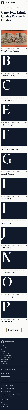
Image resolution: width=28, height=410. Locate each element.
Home (2, 7)
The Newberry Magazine (6, 357)
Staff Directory (4, 361)
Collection (7, 7)
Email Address (5, 373)
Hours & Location (5, 353)
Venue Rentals (4, 363)
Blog (2, 349)
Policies (3, 402)
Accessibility (4, 347)
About (2, 345)
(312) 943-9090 (4, 399)
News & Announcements (6, 359)
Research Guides (15, 7)
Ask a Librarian (4, 404)
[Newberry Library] (8, 344)
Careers (3, 351)
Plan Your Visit (4, 406)
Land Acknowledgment (6, 355)
